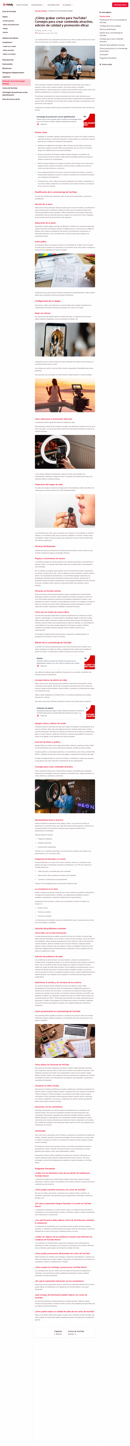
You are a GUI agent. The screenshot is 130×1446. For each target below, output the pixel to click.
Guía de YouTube (22, 5)
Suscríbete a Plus (54, 5)
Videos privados (8, 50)
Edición (5, 32)
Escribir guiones (8, 21)
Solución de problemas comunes (112, 45)
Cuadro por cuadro (9, 46)
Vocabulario (7, 42)
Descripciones (8, 60)
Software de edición (10, 38)
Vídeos (5, 17)
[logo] (7, 4)
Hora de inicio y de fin (11, 99)
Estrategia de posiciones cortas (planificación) (15, 93)
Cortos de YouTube (9, 88)
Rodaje (5, 28)
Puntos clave (105, 16)
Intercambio (7, 64)
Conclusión (104, 54)
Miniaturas (6, 68)
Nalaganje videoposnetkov (13, 72)
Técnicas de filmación (108, 29)
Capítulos (6, 77)
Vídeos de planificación (11, 25)
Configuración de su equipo (110, 26)
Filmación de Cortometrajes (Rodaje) (13, 82)
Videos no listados (9, 54)
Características (36, 5)
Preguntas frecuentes (108, 58)
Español (68, 5)
